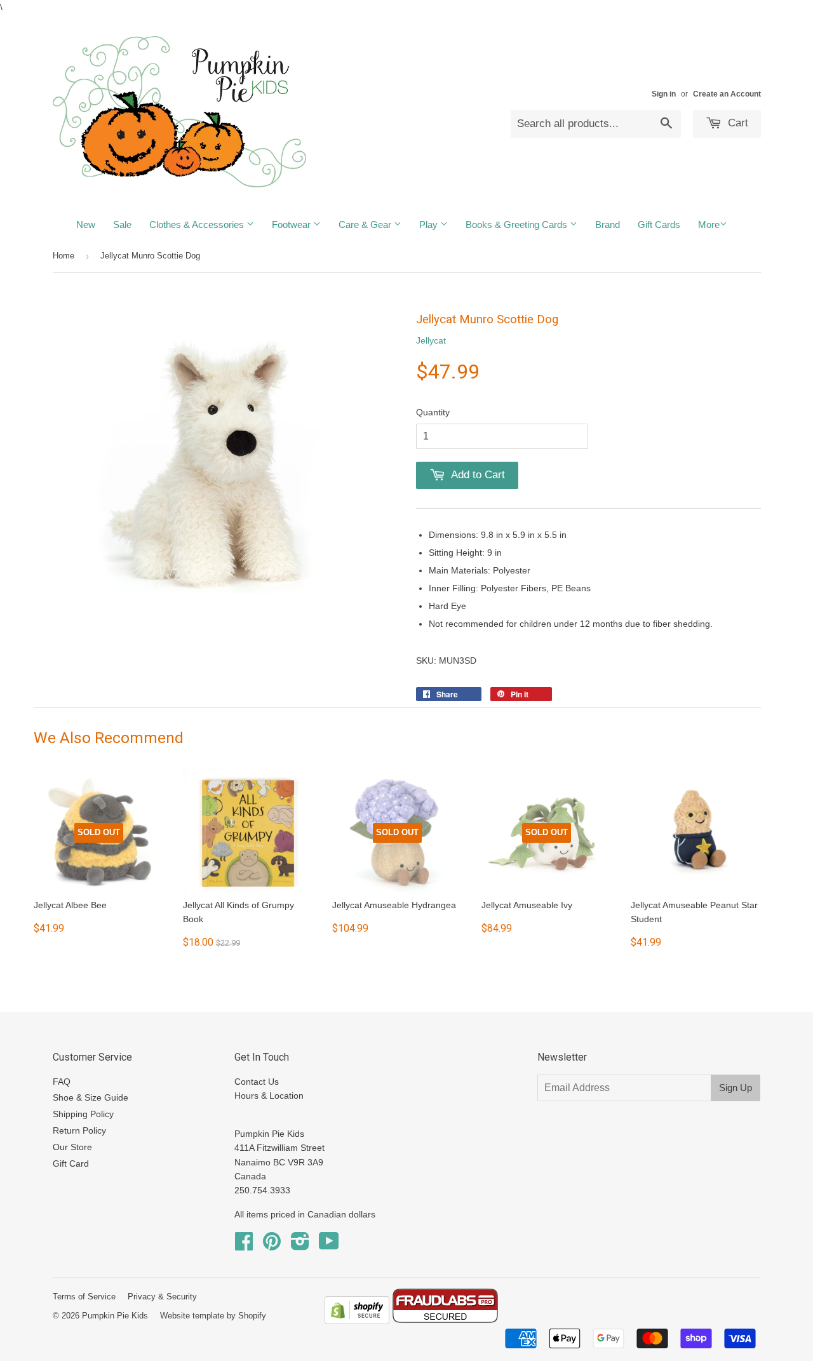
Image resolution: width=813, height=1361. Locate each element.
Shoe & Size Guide (90, 1097)
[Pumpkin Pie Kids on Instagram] (300, 1245)
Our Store (72, 1147)
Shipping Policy (83, 1114)
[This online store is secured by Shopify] (357, 1321)
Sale (122, 224)
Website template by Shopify (213, 1315)
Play (429, 224)
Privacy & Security (162, 1296)
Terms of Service (84, 1296)
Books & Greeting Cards (518, 224)
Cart (736, 123)
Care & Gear (366, 224)
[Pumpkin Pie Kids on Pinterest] (271, 1245)
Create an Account (727, 94)
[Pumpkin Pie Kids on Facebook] (243, 1245)
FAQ (62, 1081)
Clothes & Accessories (197, 224)
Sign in (664, 94)
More (709, 224)
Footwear (292, 224)
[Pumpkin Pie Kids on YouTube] (329, 1245)
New (85, 224)
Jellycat (431, 340)
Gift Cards (659, 224)
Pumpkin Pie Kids (115, 1315)
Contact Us (256, 1081)
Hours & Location (269, 1095)
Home (63, 255)
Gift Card (71, 1163)
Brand (607, 224)
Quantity (433, 412)
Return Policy (79, 1130)
